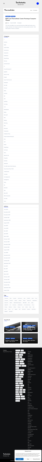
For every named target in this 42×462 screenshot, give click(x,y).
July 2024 (6, 209)
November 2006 (7, 282)
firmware (11, 300)
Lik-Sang (5, 104)
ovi (16, 376)
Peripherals (6, 131)
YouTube (5, 198)
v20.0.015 (24, 309)
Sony (5, 152)
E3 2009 (28, 298)
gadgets (5, 71)
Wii (4, 185)
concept (14, 298)
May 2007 (6, 268)
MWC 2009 (24, 302)
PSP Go (22, 385)
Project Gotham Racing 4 (9, 136)
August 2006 (6, 290)
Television (6, 163)
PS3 (4, 139)
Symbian (5, 160)
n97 (29, 302)
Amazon (5, 42)
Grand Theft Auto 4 (8, 79)
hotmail (20, 300)
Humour (29, 379)
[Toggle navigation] (4, 3)
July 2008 (6, 252)
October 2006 (6, 284)
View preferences (36, 459)
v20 (19, 309)
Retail (5, 144)
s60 (21, 387)
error (36, 298)
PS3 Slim (17, 385)
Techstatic (21, 3)
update (16, 309)
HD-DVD (5, 85)
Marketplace (6, 109)
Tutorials (5, 174)
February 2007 (7, 276)
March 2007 (6, 274)
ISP (4, 96)
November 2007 (7, 257)
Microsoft (6, 114)
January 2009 (7, 241)
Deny (28, 459)
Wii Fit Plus (33, 309)
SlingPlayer (6, 147)
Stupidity (6, 158)
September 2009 (7, 220)
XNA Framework (7, 195)
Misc (5, 117)
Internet (5, 93)
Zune (5, 201)
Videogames (6, 179)
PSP (5, 141)
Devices (5, 61)
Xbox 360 (6, 193)
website (28, 309)
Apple (5, 44)
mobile (11, 302)
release (17, 387)
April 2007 (6, 271)
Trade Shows (6, 171)
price (17, 383)
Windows (5, 187)
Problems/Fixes (7, 133)
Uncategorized (7, 176)
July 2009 (6, 225)
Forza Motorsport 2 (7, 69)
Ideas (5, 90)
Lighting (5, 101)
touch (9, 309)
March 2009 (6, 236)
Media (5, 112)
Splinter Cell (6, 155)
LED (4, 98)
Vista (5, 182)
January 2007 (6, 279)
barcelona (6, 298)
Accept (19, 459)
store (6, 309)
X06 (5, 190)
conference (20, 298)
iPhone (24, 300)
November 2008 (7, 244)
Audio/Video (6, 47)
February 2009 (7, 239)
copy (24, 298)
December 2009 (7, 212)
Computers (8, 16)
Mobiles (5, 120)
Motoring (5, 123)
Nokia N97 (21, 374)
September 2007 (7, 263)
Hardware (13, 16)
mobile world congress (17, 302)
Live (5, 106)
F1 (4, 66)
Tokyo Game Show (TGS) (8, 168)
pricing (21, 383)
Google (5, 77)
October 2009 (6, 217)
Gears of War (6, 74)
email (33, 298)
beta (10, 298)
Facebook (6, 300)
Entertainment (7, 63)
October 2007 (6, 260)
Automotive (6, 50)
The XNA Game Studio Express (10, 166)
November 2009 (7, 214)
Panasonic (20, 376)
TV (12, 309)
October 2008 (6, 247)
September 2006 (7, 287)
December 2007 (7, 255)
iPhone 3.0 (29, 300)
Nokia (32, 302)
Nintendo (6, 128)
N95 (5, 125)
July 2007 (6, 266)
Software (13, 338)
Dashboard (6, 55)
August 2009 (6, 222)
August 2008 (6, 249)
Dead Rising (6, 58)
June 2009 (6, 228)
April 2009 (6, 233)
